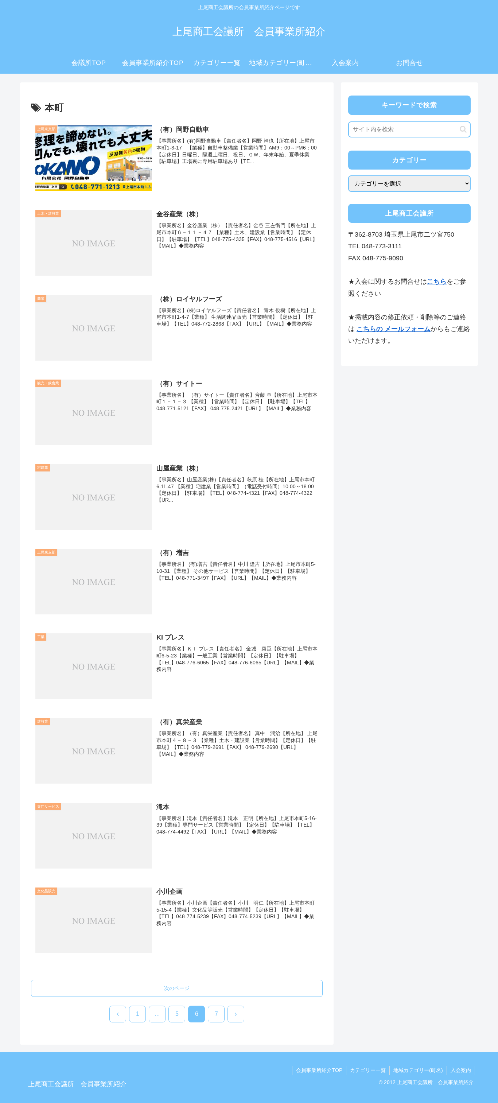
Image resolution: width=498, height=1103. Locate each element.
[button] (463, 129)
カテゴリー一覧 (368, 1070)
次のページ (177, 988)
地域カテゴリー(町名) (418, 1070)
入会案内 (461, 1070)
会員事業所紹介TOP (319, 1070)
